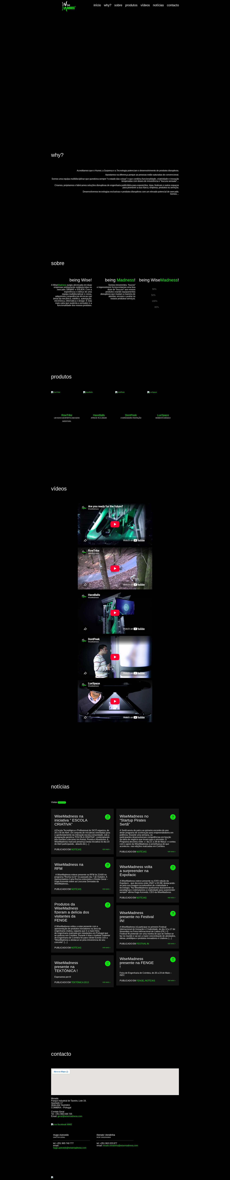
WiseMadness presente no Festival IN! (137, 917)
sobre (118, 5)
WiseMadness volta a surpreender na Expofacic (136, 871)
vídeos (145, 5)
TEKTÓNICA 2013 (80, 982)
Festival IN (142, 944)
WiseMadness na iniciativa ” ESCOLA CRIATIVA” (70, 820)
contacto (173, 5)
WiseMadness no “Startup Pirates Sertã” (134, 820)
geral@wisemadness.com (70, 1116)
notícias (158, 5)
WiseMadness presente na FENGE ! (137, 963)
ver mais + (106, 849)
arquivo (61, 802)
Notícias (76, 849)
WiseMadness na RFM (68, 867)
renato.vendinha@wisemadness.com (120, 1145)
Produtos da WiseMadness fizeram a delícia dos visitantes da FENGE (71, 912)
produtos (131, 5)
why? (107, 5)
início (97, 5)
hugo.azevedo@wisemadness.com (69, 1148)
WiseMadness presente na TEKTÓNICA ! (66, 967)
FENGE (140, 980)
